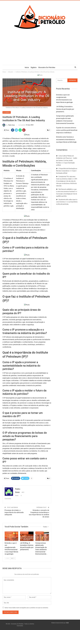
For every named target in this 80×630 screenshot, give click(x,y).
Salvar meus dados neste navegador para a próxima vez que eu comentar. (26, 607)
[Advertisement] (40, 49)
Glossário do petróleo (46, 67)
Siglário (34, 67)
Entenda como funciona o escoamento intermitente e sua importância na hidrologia (66, 139)
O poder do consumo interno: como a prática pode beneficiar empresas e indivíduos (67, 130)
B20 (67, 623)
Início (27, 67)
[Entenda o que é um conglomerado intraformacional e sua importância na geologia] (11, 536)
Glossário (6, 112)
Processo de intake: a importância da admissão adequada (14, 512)
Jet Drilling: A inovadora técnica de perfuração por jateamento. (65, 109)
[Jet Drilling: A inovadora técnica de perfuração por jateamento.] (27, 536)
